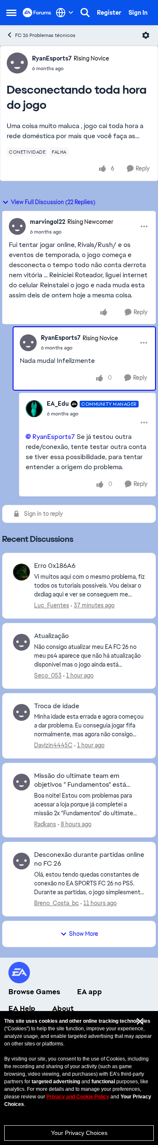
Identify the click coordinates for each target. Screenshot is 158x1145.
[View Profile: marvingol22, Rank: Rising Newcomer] (17, 226)
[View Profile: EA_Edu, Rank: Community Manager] (34, 408)
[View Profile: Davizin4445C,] (21, 712)
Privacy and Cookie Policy (77, 1097)
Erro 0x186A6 (54, 566)
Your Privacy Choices (79, 1132)
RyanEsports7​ (53, 436)
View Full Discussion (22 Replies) (53, 202)
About (63, 1008)
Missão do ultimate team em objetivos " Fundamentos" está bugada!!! (80, 780)
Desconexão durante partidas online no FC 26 (89, 859)
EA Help (21, 1008)
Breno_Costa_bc (56, 903)
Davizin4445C (53, 745)
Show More (83, 934)
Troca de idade (56, 706)
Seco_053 (48, 675)
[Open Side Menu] (11, 12)
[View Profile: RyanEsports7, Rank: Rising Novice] (17, 63)
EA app (89, 991)
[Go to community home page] (37, 12)
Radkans (45, 824)
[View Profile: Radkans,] (21, 782)
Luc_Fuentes (51, 605)
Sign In (138, 12)
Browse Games (34, 991)
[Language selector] (64, 12)
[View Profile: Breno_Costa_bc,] (21, 861)
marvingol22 (47, 222)
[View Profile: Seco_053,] (21, 642)
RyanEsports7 (52, 58)
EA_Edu (58, 403)
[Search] (85, 13)
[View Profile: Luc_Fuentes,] (21, 572)
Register (109, 12)
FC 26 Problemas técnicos (45, 35)
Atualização (51, 636)
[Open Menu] (146, 35)
